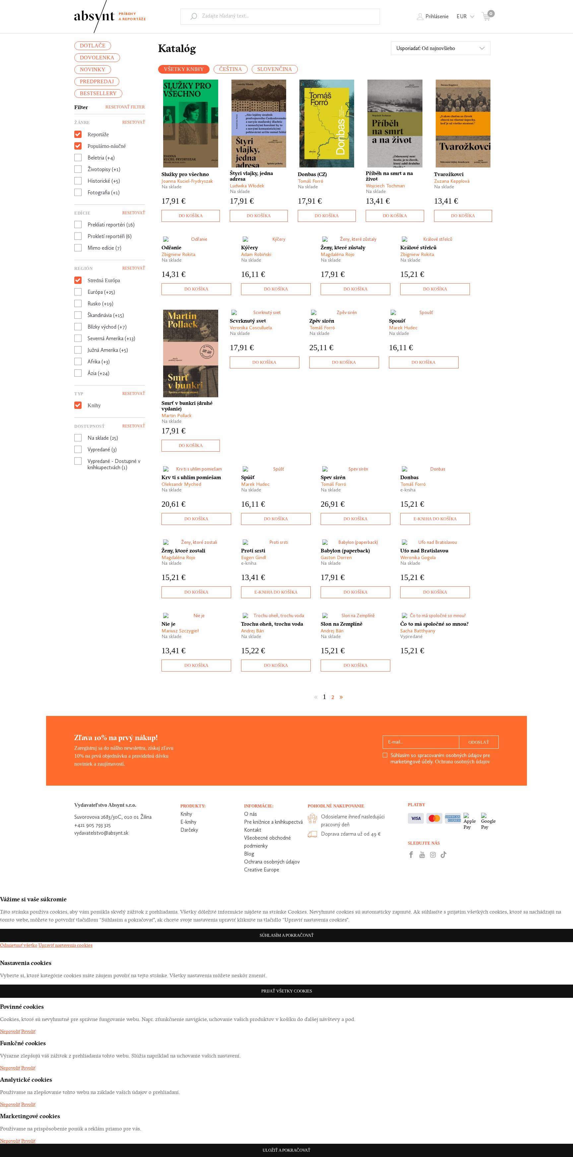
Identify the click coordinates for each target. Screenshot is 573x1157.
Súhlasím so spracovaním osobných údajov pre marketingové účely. (440, 758)
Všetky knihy (184, 69)
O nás (250, 814)
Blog (249, 854)
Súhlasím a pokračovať (287, 935)
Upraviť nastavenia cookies (65, 945)
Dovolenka (97, 57)
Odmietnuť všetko (18, 945)
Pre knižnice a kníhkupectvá (273, 822)
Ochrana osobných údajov (462, 761)
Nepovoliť (10, 1031)
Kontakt (252, 830)
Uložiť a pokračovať (286, 1150)
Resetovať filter (125, 106)
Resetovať (133, 122)
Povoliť (28, 1031)
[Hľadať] (194, 16)
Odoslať (479, 742)
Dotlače (92, 45)
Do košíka (191, 215)
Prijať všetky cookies (286, 991)
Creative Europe (261, 870)
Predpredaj (97, 81)
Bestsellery (98, 93)
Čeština (230, 69)
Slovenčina (274, 69)
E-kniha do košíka (435, 518)
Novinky (92, 69)
